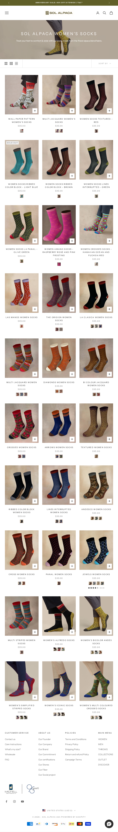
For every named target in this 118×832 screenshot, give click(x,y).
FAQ (7, 759)
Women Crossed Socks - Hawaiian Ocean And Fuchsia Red (96, 252)
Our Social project (46, 774)
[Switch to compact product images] (16, 63)
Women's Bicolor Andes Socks (96, 641)
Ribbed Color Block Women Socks (22, 511)
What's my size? (13, 749)
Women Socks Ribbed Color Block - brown (59, 185)
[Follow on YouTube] (22, 801)
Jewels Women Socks (96, 574)
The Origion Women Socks (59, 319)
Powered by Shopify (73, 817)
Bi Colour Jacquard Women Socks (96, 384)
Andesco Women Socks (96, 509)
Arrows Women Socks (59, 447)
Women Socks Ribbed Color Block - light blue (21, 185)
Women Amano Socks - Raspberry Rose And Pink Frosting (59, 252)
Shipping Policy (72, 749)
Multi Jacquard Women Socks (21, 384)
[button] (109, 824)
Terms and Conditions (75, 739)
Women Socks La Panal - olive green (22, 250)
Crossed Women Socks (21, 447)
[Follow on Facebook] (6, 801)
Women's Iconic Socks (59, 705)
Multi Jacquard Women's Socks (59, 120)
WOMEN (102, 739)
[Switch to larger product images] (6, 63)
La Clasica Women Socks (96, 317)
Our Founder (44, 739)
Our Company (45, 744)
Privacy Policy (71, 744)
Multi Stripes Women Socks (21, 641)
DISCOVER (103, 764)
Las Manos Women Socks (22, 317)
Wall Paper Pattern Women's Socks (21, 120)
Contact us (10, 739)
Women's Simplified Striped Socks (22, 707)
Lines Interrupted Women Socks (59, 511)
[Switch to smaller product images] (11, 63)
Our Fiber (42, 769)
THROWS (103, 749)
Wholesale (10, 754)
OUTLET (102, 759)
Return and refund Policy (77, 754)
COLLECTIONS (105, 754)
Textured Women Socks (96, 447)
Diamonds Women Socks (59, 382)
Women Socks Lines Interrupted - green (96, 185)
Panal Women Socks (59, 574)
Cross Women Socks (22, 574)
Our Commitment (47, 754)
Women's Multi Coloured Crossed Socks (96, 707)
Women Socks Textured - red (96, 120)
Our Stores (43, 764)
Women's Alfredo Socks (59, 640)
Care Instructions (13, 744)
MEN (100, 744)
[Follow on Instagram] (14, 801)
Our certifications (46, 759)
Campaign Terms (73, 759)
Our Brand (43, 749)
